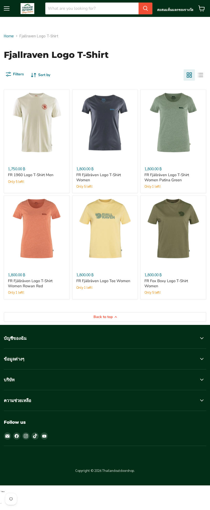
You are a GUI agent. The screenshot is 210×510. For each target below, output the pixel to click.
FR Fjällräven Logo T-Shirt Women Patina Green (166, 177)
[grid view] (189, 75)
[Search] (145, 8)
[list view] (200, 75)
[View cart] (201, 8)
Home (9, 35)
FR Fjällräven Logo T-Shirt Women (98, 177)
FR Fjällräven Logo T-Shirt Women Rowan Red (30, 283)
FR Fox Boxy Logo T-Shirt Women (166, 283)
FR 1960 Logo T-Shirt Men (31, 174)
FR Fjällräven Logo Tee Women (103, 280)
